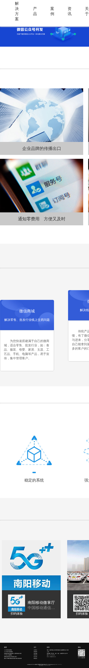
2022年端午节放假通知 (8, 651)
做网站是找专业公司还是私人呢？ (10, 656)
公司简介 (35, 650)
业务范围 (35, 653)
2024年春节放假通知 (8, 650)
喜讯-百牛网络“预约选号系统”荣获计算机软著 (13, 658)
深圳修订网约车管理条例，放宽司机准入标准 (12, 653)
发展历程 (35, 651)
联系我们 (35, 658)
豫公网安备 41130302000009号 (44, 665)
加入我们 (35, 656)
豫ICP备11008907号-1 (58, 664)
